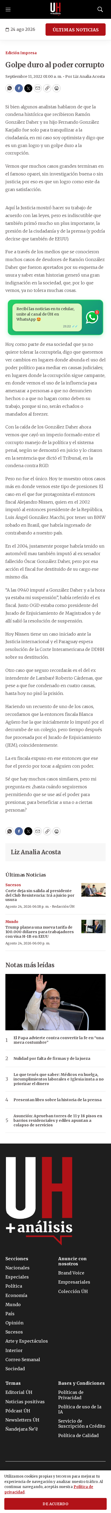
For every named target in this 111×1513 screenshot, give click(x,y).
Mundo (11, 921)
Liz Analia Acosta (36, 852)
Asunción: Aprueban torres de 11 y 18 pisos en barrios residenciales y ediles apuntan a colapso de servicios (57, 1120)
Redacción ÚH (63, 906)
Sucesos (13, 885)
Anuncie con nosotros (72, 1261)
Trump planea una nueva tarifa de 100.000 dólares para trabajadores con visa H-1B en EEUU (39, 932)
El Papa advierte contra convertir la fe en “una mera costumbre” (58, 1040)
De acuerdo (55, 1504)
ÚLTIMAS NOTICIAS (76, 29)
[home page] (55, 9)
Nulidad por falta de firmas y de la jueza (51, 1058)
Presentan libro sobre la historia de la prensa (57, 1100)
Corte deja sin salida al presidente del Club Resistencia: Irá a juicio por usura (39, 895)
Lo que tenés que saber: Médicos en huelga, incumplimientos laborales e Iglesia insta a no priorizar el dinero (58, 1079)
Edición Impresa (21, 53)
